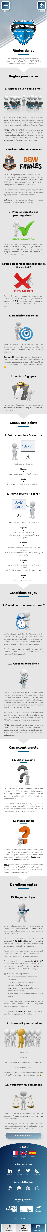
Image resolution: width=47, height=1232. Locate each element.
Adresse (28, 1192)
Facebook (19, 1174)
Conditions (37, 1192)
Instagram (37, 1174)
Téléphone (10, 1192)
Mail (19, 1192)
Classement (23, 1231)
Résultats (9, 1231)
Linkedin (9, 1174)
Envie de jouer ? (23, 1135)
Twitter (28, 1174)
